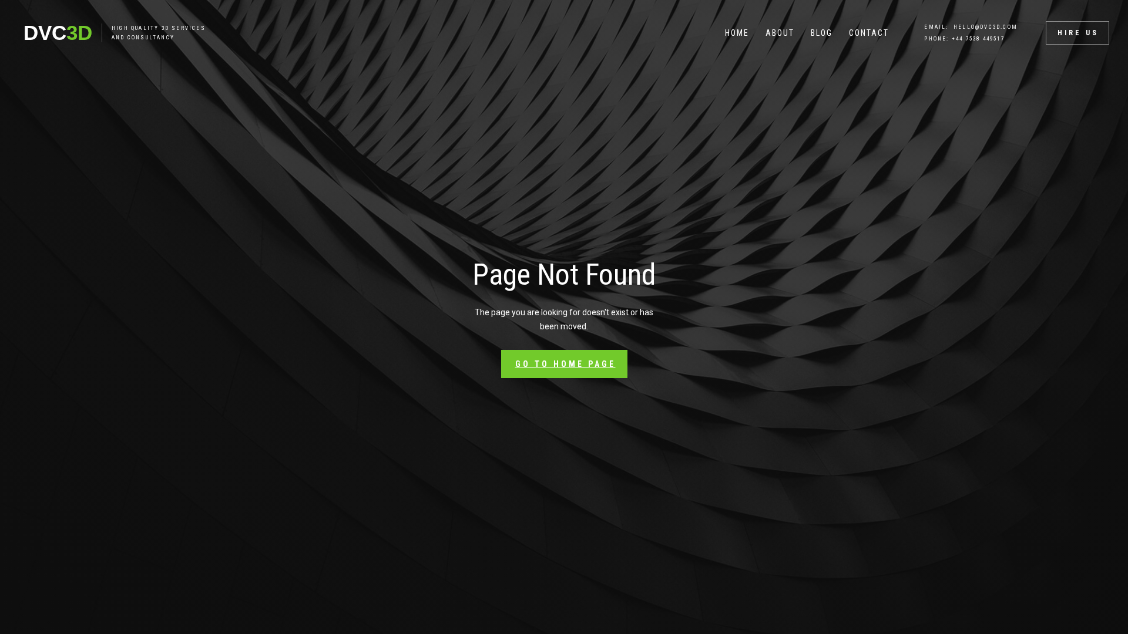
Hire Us (1078, 33)
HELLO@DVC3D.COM (986, 27)
